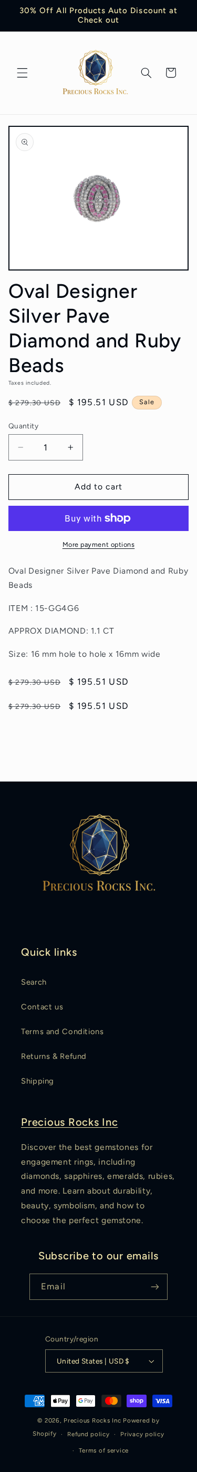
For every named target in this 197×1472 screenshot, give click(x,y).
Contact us (42, 1007)
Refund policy (88, 1434)
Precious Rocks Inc (69, 1122)
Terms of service (104, 1450)
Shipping (37, 1081)
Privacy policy (142, 1434)
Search (34, 982)
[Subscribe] (154, 1286)
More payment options (99, 544)
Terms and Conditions (62, 1031)
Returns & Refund (54, 1056)
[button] (22, 73)
